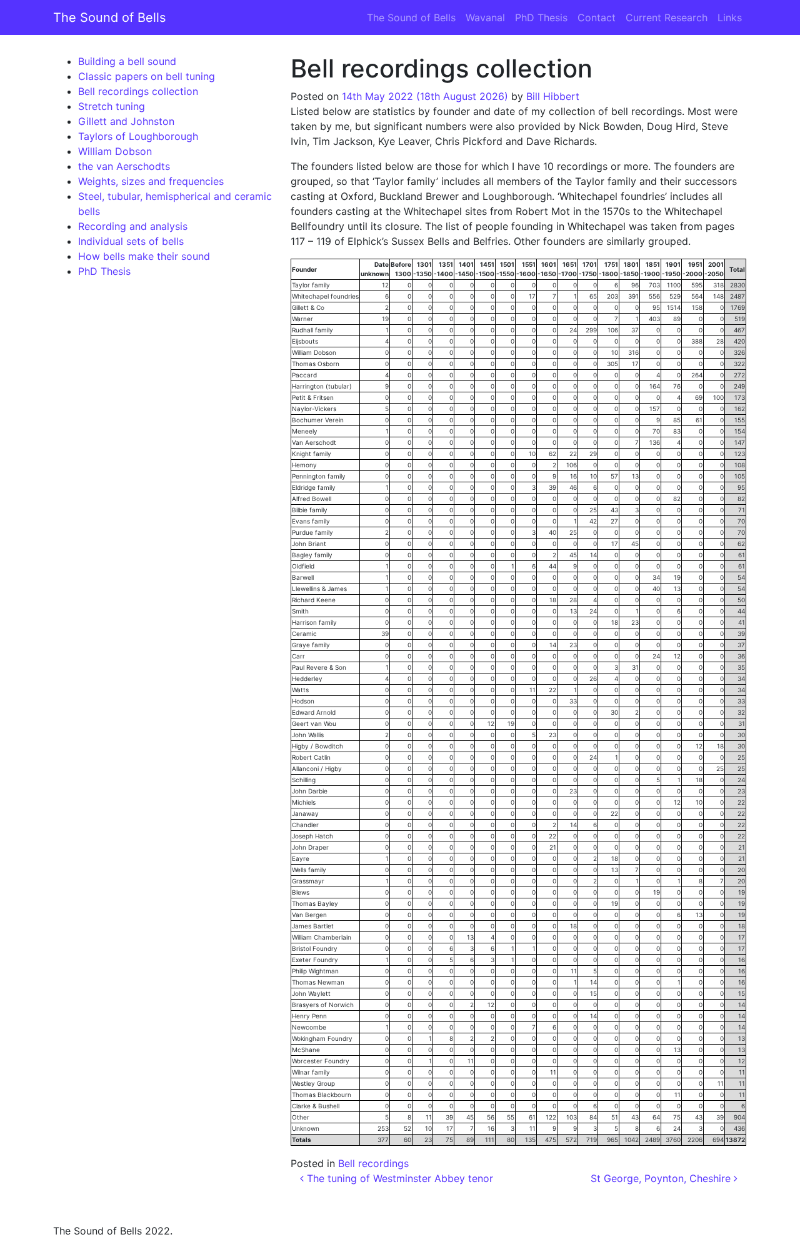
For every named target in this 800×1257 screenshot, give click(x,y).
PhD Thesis (541, 17)
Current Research (667, 17)
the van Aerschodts (124, 166)
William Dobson (115, 151)
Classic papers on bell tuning (146, 76)
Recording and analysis (133, 226)
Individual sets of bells (131, 241)
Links (730, 17)
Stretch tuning (111, 106)
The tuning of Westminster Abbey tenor (398, 1178)
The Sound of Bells (109, 17)
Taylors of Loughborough (138, 136)
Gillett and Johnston (126, 121)
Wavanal (485, 17)
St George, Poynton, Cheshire (662, 1178)
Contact (597, 17)
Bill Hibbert (552, 96)
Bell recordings (373, 1163)
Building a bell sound (127, 61)
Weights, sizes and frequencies (151, 181)
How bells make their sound (144, 256)
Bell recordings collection (138, 91)
